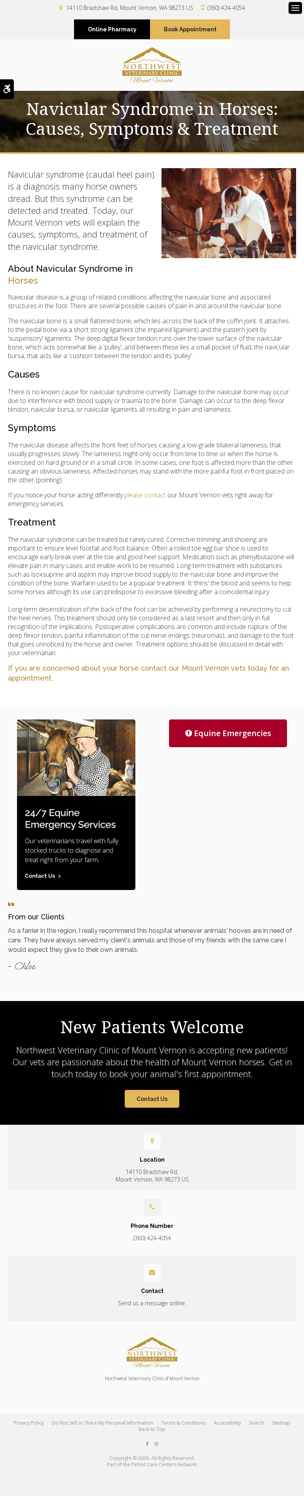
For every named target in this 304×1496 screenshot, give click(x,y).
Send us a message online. (152, 1303)
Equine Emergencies (232, 733)
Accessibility (227, 1422)
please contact (145, 495)
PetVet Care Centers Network (163, 1464)
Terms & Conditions (183, 1422)
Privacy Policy (29, 1422)
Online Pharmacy (112, 29)
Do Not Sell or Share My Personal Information (102, 1422)
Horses (23, 280)
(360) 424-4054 (226, 8)
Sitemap (281, 1422)
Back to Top (152, 1429)
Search (256, 1422)
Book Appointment (190, 29)
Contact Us (152, 1099)
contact (154, 668)
